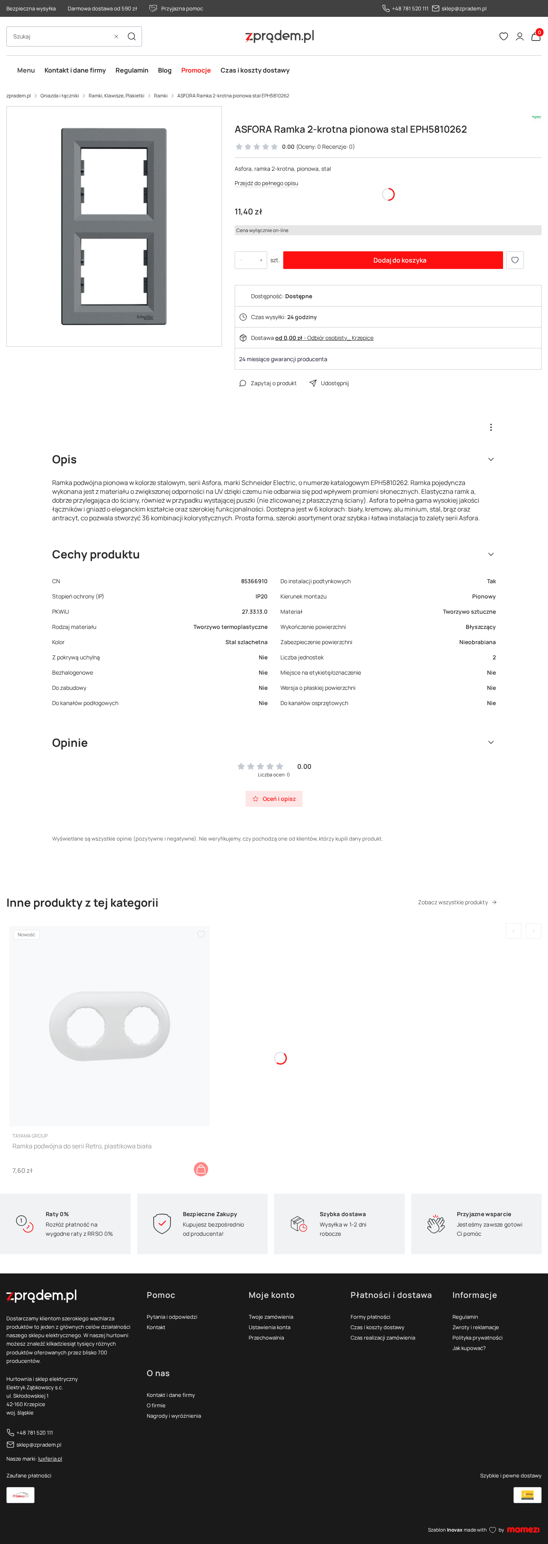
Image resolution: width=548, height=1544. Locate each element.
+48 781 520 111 (410, 8)
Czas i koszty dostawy (377, 1327)
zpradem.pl (18, 95)
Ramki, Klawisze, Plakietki (116, 95)
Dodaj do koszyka (399, 260)
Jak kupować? (469, 1348)
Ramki (161, 95)
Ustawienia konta (269, 1327)
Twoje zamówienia (271, 1316)
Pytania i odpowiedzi (172, 1316)
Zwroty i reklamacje (476, 1327)
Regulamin (465, 1316)
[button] (132, 36)
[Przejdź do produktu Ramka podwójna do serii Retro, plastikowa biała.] (109, 1026)
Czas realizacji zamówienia (383, 1337)
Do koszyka (201, 1169)
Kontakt (156, 1327)
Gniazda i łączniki (60, 95)
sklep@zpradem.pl (464, 8)
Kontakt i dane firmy (171, 1394)
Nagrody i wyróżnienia (174, 1415)
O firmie (156, 1405)
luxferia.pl (50, 1458)
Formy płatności (370, 1316)
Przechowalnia (266, 1337)
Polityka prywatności (478, 1337)
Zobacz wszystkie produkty (453, 902)
